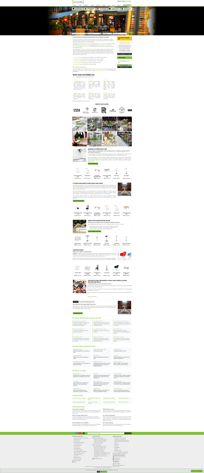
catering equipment (102, 43)
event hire (111, 153)
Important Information (119, 455)
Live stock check (77, 57)
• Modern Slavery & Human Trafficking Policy (121, 441)
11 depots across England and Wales (88, 49)
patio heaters (105, 159)
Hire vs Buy (76, 455)
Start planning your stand (95, 231)
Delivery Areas (77, 441)
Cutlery (80, 5)
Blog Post (76, 301)
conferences (108, 44)
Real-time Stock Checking (79, 452)
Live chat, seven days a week (100, 329)
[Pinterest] (80, 433)
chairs (91, 186)
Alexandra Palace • (103, 446)
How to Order (77, 446)
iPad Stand (107, 243)
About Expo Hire (117, 436)
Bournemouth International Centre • (100, 447)
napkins (113, 187)
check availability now (101, 70)
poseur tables (76, 186)
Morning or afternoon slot (79, 329)
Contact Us (116, 461)
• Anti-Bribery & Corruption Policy (120, 439)
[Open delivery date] (86, 34)
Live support (77, 64)
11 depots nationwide (98, 336)
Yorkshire (101, 442)
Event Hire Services (78, 436)
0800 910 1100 (117, 463)
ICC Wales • (102, 451)
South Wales (103, 441)
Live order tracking (98, 321)
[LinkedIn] (82, 433)
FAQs (75, 461)
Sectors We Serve (77, 457)
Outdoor (113, 5)
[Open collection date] (101, 34)
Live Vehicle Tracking (78, 449)
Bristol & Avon (96, 439)
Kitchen (103, 5)
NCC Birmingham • (97, 454)
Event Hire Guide (77, 445)
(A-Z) (102, 443)
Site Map (116, 449)
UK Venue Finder (97, 445)
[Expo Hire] (78, 2)
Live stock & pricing (77, 336)
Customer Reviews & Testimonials (121, 452)
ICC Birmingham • (97, 451)
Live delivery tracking (79, 62)
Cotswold (99, 440)
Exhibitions (86, 5)
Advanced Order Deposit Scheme (81, 438)
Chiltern (95, 440)
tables (83, 43)
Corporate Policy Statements (120, 438)
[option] (79, 124)
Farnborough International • (98, 449)
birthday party (85, 44)
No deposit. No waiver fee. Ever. (121, 321)
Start (130, 33)
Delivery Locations (97, 443)
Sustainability (117, 447)
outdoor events (85, 46)
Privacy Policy (117, 458)
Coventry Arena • (97, 448)
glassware (87, 43)
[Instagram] (78, 433)
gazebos (98, 159)
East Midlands (103, 440)
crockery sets (98, 158)
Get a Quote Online (78, 443)
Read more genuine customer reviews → (81, 101)
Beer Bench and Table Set (126, 273)
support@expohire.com (119, 465)
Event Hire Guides (77, 458)
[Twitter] (75, 433)
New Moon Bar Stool (126, 243)
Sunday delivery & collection (79, 321)
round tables (128, 157)
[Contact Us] (84, 433)
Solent (100, 441)
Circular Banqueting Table (107, 176)
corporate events (76, 46)
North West (96, 441)
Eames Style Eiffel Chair (116, 273)
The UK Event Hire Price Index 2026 (86, 301)
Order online (77, 60)
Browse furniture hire (79, 200)
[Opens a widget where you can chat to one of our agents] (197, 471)
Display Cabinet (78, 243)
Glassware (98, 5)
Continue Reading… (78, 313)
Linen (109, 5)
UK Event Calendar (98, 458)
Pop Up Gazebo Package (87, 273)
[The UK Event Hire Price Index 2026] (124, 307)
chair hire (79, 43)
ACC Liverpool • (96, 446)
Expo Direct (116, 444)
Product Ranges (77, 460)
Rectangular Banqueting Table (97, 176)
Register (120, 1)
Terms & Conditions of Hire (119, 456)
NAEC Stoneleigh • (97, 453)
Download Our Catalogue (79, 442)
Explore (119, 5)
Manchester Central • (106, 452)
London (105, 439)
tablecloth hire (106, 187)
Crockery (74, 5)
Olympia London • (104, 454)
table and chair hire (79, 185)
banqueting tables (104, 185)
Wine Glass (116, 175)
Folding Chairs (87, 175)
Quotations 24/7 (77, 59)
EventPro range (93, 259)
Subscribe (127, 433)
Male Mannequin (97, 243)
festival (98, 44)
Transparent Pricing (78, 454)
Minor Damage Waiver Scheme (80, 451)
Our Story (116, 446)
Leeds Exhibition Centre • (98, 452)
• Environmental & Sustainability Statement (121, 440)
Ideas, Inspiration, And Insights (120, 453)
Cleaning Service (77, 439)
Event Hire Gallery (118, 450)
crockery (94, 43)
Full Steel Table (78, 272)
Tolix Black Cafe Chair (97, 273)
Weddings (103, 44)
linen (91, 43)
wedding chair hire (96, 157)
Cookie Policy (117, 459)
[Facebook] (76, 433)
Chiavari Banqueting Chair (78, 176)
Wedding (94, 68)
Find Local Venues (125, 67)
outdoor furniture (92, 159)
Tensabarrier (116, 243)
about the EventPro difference (109, 259)
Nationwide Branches (98, 438)
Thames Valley (96, 442)
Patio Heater (126, 175)
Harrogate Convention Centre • (99, 450)
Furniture (92, 5)
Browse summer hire (93, 163)
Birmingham (101, 439)
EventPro (116, 443)
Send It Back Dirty (118, 329)
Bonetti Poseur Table (87, 243)
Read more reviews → (92, 296)
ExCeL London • (103, 448)
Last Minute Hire (77, 448)
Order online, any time (119, 336)
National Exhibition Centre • (105, 453)
